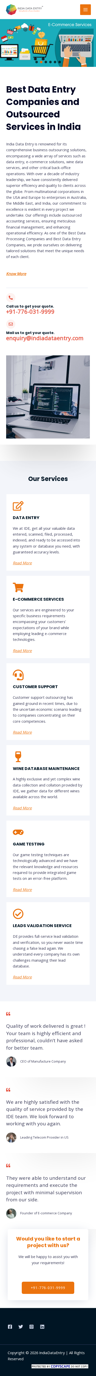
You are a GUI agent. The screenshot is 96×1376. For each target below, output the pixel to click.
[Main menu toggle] (85, 9)
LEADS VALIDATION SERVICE (42, 926)
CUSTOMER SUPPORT (35, 687)
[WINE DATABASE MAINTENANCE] (18, 756)
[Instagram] (31, 1326)
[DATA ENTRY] (18, 506)
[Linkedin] (42, 1326)
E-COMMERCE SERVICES (38, 599)
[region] (48, 43)
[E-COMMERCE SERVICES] (18, 587)
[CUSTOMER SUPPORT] (18, 675)
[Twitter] (20, 1326)
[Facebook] (10, 1326)
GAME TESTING (29, 844)
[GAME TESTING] (18, 832)
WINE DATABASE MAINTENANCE (46, 769)
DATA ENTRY (26, 518)
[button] (36, 62)
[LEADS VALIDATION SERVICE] (18, 914)
